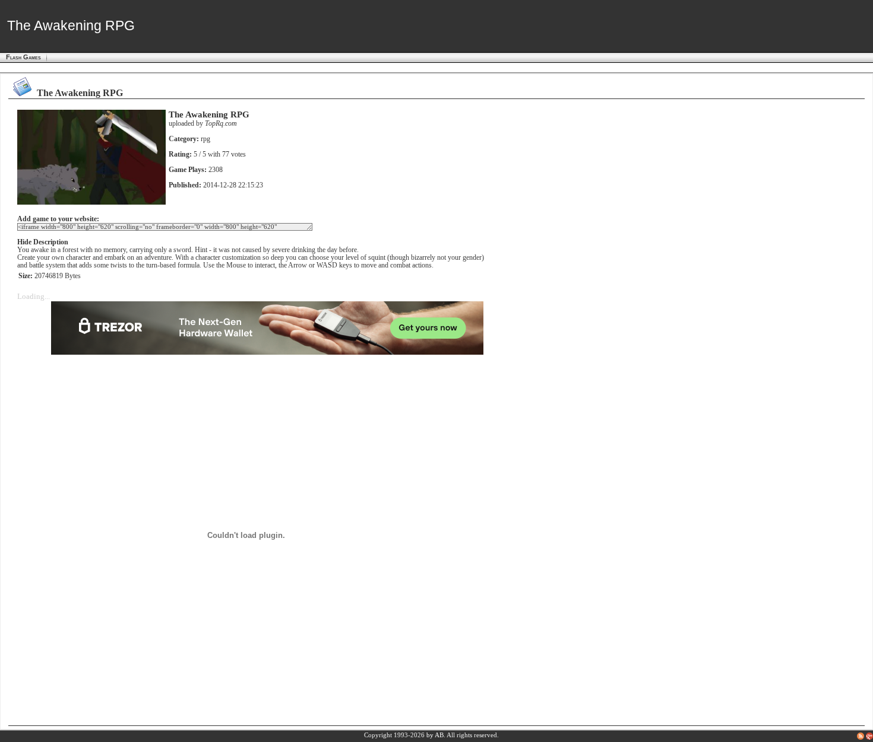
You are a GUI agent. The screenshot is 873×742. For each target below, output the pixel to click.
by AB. (435, 735)
